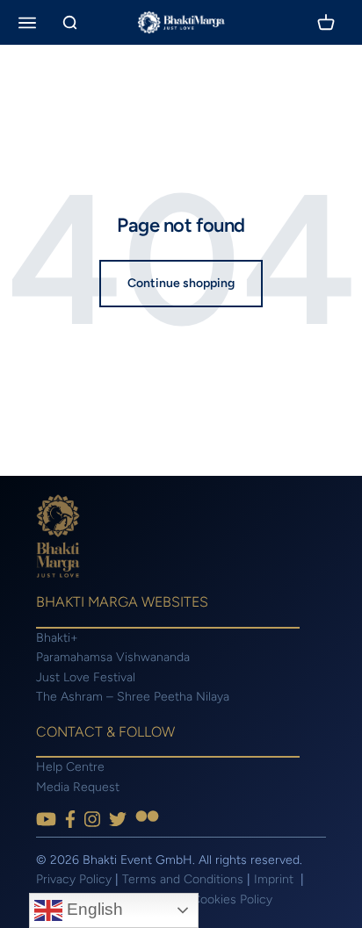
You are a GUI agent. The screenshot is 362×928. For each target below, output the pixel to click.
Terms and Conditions (182, 879)
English (92, 909)
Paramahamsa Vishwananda (113, 657)
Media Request (77, 787)
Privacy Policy (74, 879)
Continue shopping (181, 283)
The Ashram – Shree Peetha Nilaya (132, 696)
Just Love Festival (85, 677)
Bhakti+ (57, 637)
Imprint (275, 879)
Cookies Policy (232, 899)
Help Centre (70, 766)
